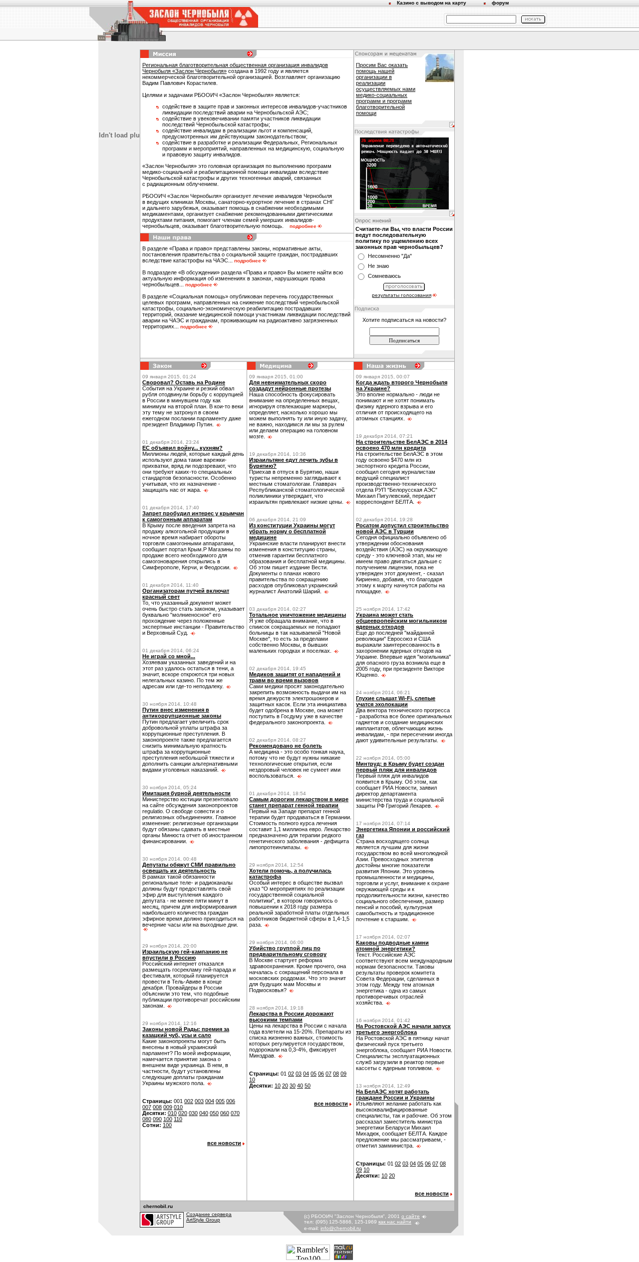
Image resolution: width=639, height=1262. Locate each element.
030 (193, 1113)
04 (306, 1074)
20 (285, 1086)
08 (336, 1074)
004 (209, 1101)
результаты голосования (401, 295)
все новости (224, 1143)
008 (157, 1107)
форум (500, 2)
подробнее (303, 226)
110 (178, 1119)
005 (220, 1101)
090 (157, 1119)
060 (224, 1113)
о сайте (410, 1216)
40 (300, 1086)
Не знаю (378, 266)
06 (321, 1074)
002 (188, 1101)
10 (252, 1080)
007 (146, 1107)
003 (199, 1101)
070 (235, 1113)
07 (328, 1074)
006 (230, 1101)
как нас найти (394, 1222)
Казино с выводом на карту (431, 2)
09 (343, 1074)
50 (308, 1086)
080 (146, 1119)
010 (178, 1107)
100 (167, 1119)
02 (291, 1074)
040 (203, 1113)
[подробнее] (218, 424)
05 (314, 1074)
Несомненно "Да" (390, 256)
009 (167, 1107)
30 (293, 1086)
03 (299, 1074)
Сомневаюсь (384, 276)
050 (214, 1113)
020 (182, 1113)
